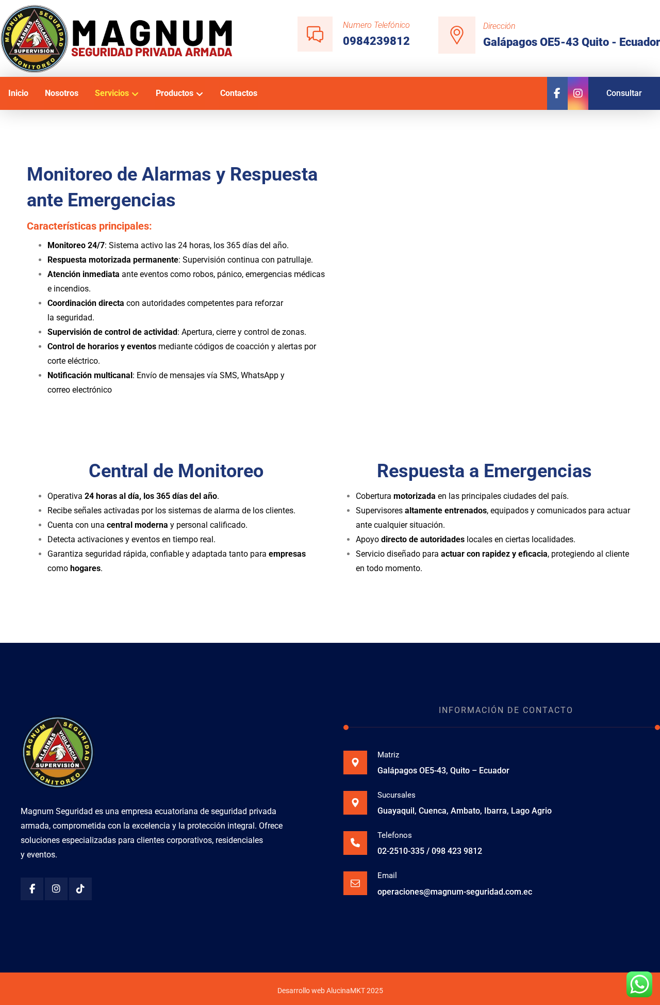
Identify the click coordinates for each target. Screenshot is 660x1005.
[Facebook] (557, 93)
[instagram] (578, 93)
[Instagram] (56, 889)
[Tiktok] (80, 889)
